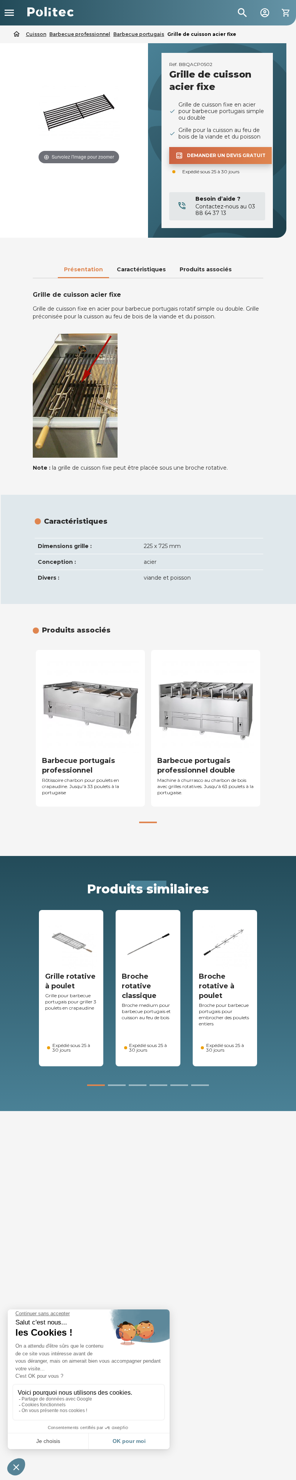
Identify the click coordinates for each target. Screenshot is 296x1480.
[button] (148, 822)
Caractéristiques (141, 269)
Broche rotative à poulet (216, 986)
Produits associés (206, 269)
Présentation (83, 269)
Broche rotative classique (139, 986)
